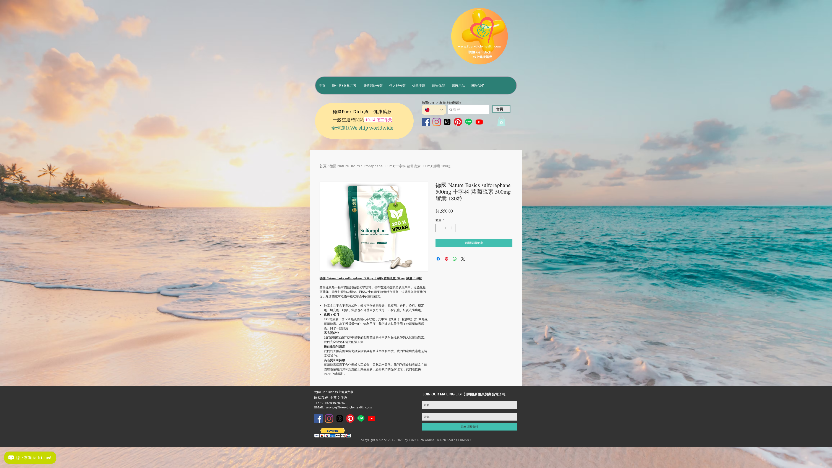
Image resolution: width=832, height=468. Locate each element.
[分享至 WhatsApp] (454, 259)
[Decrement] (439, 228)
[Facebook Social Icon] (426, 122)
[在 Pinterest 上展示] (446, 259)
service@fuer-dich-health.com (348, 407)
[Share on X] (463, 259)
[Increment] (452, 228)
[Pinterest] (458, 122)
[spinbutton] (445, 228)
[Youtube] (479, 122)
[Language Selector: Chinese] (434, 110)
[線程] (447, 122)
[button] (344, 85)
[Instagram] (436, 122)
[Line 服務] (468, 122)
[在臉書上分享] (438, 259)
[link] (501, 121)
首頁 (323, 166)
